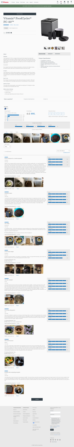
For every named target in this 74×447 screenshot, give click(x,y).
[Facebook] (50, 439)
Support (31, 2)
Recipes (17, 2)
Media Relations (16, 420)
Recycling (34, 411)
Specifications (42, 53)
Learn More (45, 6)
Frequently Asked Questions (29, 99)
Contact (24, 411)
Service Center (25, 417)
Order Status (25, 409)
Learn (27, 2)
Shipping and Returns (26, 415)
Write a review (16, 24)
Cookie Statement (36, 417)
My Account (35, 407)
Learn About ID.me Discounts (36, 430)
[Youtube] (57, 439)
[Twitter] (53, 439)
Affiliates (34, 409)
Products (13, 2)
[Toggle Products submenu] (11, 2)
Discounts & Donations (17, 413)
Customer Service (26, 407)
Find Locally (25, 419)
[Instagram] (60, 439)
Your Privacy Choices (36, 422)
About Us (14, 409)
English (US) (61, 3)
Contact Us (45, 99)
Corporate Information (17, 407)
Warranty (50, 53)
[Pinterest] (55, 439)
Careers (14, 418)
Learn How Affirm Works (37, 427)
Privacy (34, 415)
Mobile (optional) (52, 414)
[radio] (45, 48)
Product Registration (26, 413)
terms (55, 427)
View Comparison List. (13, 28)
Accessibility (35, 425)
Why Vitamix (22, 2)
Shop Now (49, 6)
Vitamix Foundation (16, 411)
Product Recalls (25, 422)
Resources (57, 53)
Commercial (36, 2)
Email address (51, 410)
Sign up (52, 429)
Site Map (34, 419)
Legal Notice (35, 413)
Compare (6, 28)
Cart (71, 2)
